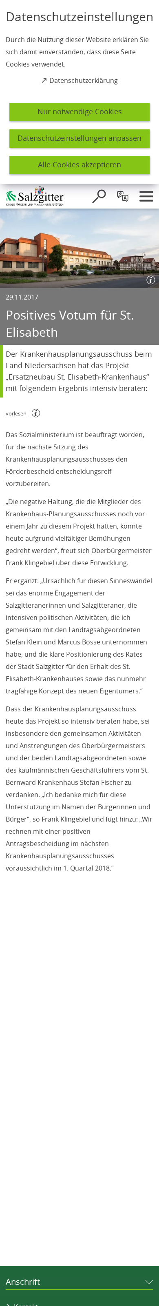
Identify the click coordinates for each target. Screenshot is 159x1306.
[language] (123, 196)
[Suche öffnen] (99, 196)
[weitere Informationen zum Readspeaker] (36, 413)
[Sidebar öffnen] (146, 196)
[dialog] (79, 92)
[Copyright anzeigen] (149, 278)
